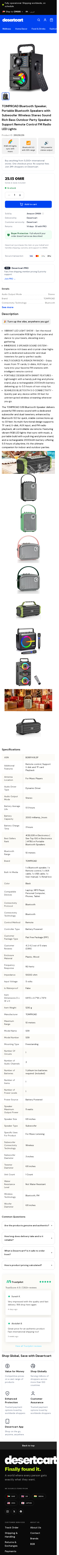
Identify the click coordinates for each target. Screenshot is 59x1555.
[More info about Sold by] (43, 213)
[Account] (45, 20)
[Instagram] (7, 1511)
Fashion (53, 29)
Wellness (6, 29)
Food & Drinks (38, 29)
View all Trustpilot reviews (28, 1346)
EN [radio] (27, 12)
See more (7, 307)
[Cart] (51, 20)
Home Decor (21, 29)
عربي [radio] (32, 11)
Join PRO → (10, 279)
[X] (14, 1511)
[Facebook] (21, 1511)
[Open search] (39, 20)
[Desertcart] (12, 20)
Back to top (28, 1445)
